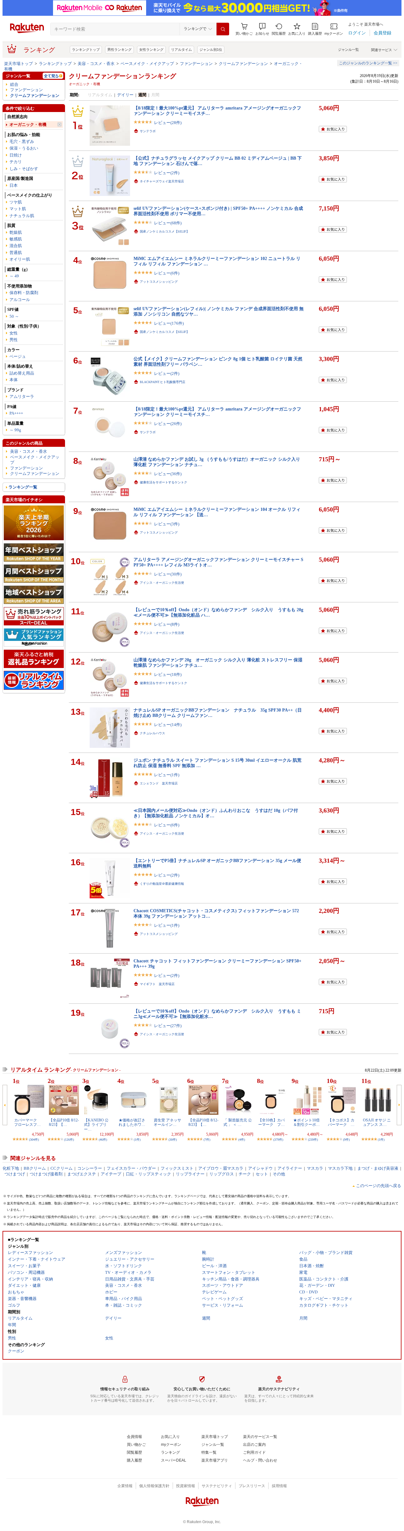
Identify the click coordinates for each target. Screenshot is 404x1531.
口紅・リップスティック (148, 1174)
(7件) (207, 1139)
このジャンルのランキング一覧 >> (368, 63)
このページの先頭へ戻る (378, 1185)
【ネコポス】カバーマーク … (341, 1122)
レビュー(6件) (166, 273)
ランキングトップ (86, 49)
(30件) (173, 1139)
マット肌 (17, 208)
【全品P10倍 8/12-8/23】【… (64, 1122)
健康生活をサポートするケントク (163, 482)
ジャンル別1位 (210, 49)
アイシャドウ (260, 1168)
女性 (13, 333)
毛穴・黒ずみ (21, 141)
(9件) (346, 1139)
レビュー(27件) (167, 1025)
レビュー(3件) (166, 524)
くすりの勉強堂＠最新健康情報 (162, 883)
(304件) (34, 1139)
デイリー (125, 94)
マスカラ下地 (340, 1168)
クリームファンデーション (243, 63)
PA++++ (16, 413)
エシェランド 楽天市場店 (159, 783)
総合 (14, 84)
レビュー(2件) (166, 172)
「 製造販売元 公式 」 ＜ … (237, 1122)
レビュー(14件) (167, 724)
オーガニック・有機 (27, 124)
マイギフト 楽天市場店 (157, 984)
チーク (245, 1174)
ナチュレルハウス (152, 733)
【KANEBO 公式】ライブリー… (96, 1125)
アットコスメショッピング (159, 281)
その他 (279, 1174)
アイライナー (289, 1168)
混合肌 (15, 245)
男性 (13, 339)
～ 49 (14, 276)
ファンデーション (196, 63)
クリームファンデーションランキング (122, 76)
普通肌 (15, 252)
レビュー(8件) (166, 624)
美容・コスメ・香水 (96, 63)
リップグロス (221, 1174)
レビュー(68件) (167, 223)
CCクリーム (61, 1168)
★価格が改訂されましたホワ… (132, 1122)
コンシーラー (89, 1168)
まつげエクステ (81, 1174)
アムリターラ (21, 396)
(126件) (69, 1139)
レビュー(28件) (167, 122)
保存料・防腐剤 (23, 292)
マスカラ (315, 1168)
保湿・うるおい (23, 148)
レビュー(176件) (169, 323)
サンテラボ (148, 131)
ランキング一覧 (23, 487)
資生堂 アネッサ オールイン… (167, 1122)
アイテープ (111, 1174)
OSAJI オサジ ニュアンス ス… (377, 1122)
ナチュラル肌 (21, 215)
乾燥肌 (15, 232)
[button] (262, 29)
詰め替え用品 (21, 373)
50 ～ (14, 316)
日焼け (15, 155)
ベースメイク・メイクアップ (147, 63)
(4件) (241, 1139)
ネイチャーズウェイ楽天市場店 (162, 181)
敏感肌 (15, 239)
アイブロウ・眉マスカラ (220, 1168)
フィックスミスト (177, 1168)
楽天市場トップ (18, 63)
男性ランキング (119, 49)
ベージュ (17, 356)
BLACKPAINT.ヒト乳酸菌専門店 (162, 382)
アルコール (19, 299)
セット (262, 1174)
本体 (13, 379)
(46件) (103, 1139)
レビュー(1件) (166, 774)
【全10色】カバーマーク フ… (271, 1122)
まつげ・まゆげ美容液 (377, 1168)
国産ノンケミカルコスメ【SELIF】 (164, 231)
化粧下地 (11, 1168)
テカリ (15, 161)
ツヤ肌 (15, 202)
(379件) (278, 1139)
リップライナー (190, 1174)
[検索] (223, 29)
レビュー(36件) (167, 473)
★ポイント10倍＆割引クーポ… (306, 1122)
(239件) (313, 1139)
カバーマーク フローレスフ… (27, 1122)
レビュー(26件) (167, 423)
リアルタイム (181, 49)
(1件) (137, 1139)
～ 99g (15, 430)
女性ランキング (151, 49)
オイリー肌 (19, 259)
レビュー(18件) (167, 674)
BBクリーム (35, 1168)
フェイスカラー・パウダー (131, 1168)
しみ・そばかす (23, 168)
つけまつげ (14, 1174)
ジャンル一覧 (348, 49)
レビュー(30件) (167, 574)
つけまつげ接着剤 (46, 1174)
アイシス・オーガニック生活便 (162, 582)
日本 (13, 185)
